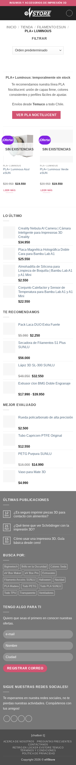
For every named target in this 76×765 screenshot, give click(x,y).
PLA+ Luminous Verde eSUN (54, 171)
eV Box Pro (32, 573)
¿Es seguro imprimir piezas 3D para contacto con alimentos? (39, 514)
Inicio (11, 27)
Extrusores (48, 573)
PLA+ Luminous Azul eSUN (16, 171)
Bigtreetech (11, 566)
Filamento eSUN (51, 27)
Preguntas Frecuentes (54, 741)
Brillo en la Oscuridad (34, 566)
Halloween (45, 579)
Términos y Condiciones (38, 750)
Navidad (59, 579)
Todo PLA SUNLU (50, 586)
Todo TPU (10, 592)
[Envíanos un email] (21, 718)
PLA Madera (11, 586)
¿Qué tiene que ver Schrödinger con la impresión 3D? (41, 527)
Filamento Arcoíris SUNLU (19, 579)
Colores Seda (58, 566)
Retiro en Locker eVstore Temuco (38, 747)
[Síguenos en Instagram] (14, 718)
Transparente (27, 592)
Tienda (27, 27)
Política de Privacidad (38, 753)
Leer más (9, 190)
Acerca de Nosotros (18, 741)
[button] (5, 13)
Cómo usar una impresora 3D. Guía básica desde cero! (39, 540)
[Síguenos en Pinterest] (28, 718)
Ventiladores (46, 592)
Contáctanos (38, 744)
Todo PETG (29, 586)
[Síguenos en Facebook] (6, 718)
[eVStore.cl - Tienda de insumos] (38, 13)
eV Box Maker (12, 573)
